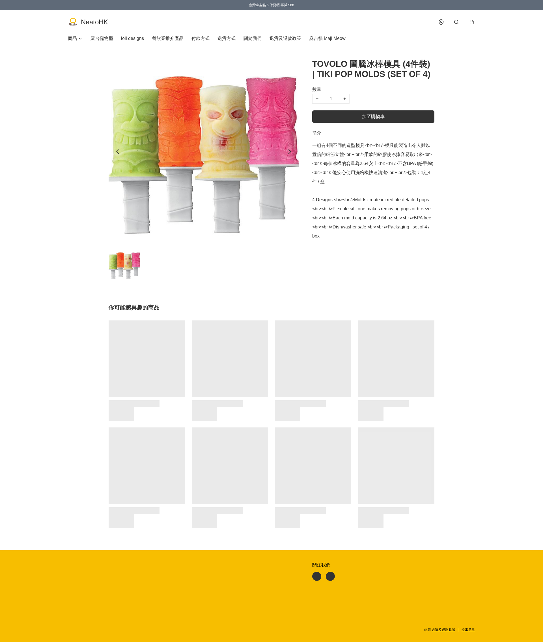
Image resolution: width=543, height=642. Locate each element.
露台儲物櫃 (101, 38)
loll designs (132, 38)
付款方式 (200, 38)
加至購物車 (373, 116)
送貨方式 (226, 38)
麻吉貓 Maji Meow (327, 38)
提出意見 (468, 630)
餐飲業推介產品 (168, 38)
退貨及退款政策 (285, 38)
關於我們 (253, 38)
